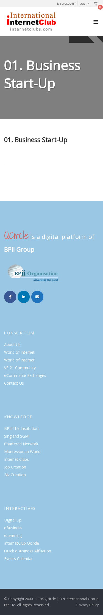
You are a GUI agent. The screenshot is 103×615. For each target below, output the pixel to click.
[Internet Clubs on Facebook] (10, 297)
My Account (66, 4)
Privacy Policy (87, 604)
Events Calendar (18, 558)
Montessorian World (22, 451)
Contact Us (14, 383)
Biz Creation (15, 474)
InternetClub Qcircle (21, 543)
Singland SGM (16, 436)
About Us (12, 344)
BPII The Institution (21, 428)
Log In (85, 4)
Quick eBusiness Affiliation (27, 550)
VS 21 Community (20, 367)
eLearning (13, 535)
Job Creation (15, 467)
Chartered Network (21, 443)
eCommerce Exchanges (25, 375)
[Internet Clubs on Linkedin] (24, 297)
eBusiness (13, 527)
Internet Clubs (16, 459)
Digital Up (12, 520)
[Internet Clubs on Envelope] (37, 297)
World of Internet (19, 352)
